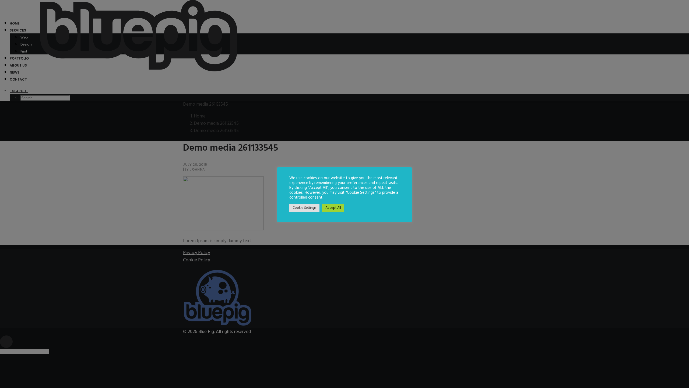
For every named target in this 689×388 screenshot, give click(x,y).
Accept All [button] (333, 208)
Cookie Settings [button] (304, 208)
